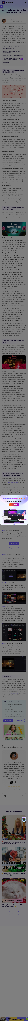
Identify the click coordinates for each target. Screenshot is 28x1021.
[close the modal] (26, 496)
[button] (13, 524)
